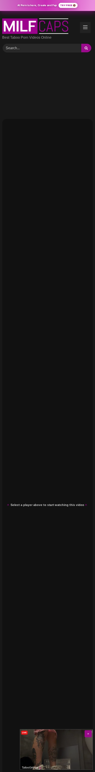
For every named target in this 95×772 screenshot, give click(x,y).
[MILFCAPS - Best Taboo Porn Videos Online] (39, 26)
